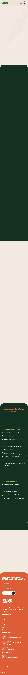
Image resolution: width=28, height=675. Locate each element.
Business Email (10, 636)
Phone (8, 648)
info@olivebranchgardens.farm (14, 637)
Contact (4, 629)
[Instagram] (4, 656)
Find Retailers (5, 624)
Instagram (9, 656)
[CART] (24, 3)
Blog (3, 627)
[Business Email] (4, 637)
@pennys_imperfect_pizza (12, 657)
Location (9, 641)
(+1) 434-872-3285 (11, 649)
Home (3, 617)
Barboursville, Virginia (12, 642)
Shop (3, 622)
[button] (21, 3)
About (3, 619)
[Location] (4, 643)
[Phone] (4, 648)
